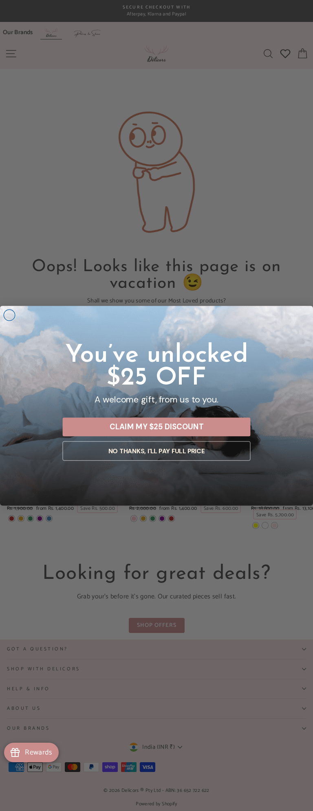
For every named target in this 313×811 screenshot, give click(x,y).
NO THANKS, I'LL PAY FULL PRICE (156, 451)
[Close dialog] (9, 315)
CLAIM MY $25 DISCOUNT (156, 426)
